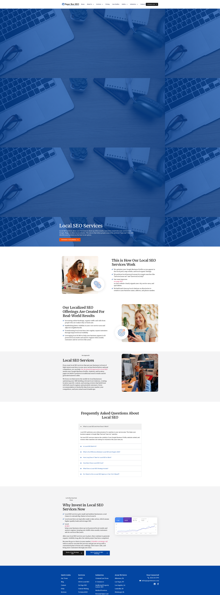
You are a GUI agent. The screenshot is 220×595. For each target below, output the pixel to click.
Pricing (107, 4)
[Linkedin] (155, 584)
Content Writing (83, 588)
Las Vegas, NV (119, 582)
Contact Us (143, 4)
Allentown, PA (119, 578)
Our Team (64, 578)
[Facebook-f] (158, 584)
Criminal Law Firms (101, 578)
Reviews (63, 592)
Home (83, 4)
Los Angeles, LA (120, 585)
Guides (124, 4)
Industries (133, 4)
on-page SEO (118, 281)
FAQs (62, 588)
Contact (63, 585)
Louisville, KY (119, 588)
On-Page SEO (82, 585)
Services (98, 4)
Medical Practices (101, 590)
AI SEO (67, 526)
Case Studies (115, 4)
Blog (62, 582)
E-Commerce (99, 582)
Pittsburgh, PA (119, 592)
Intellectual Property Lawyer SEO (102, 586)
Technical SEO (83, 592)
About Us (89, 4)
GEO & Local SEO (83, 582)
